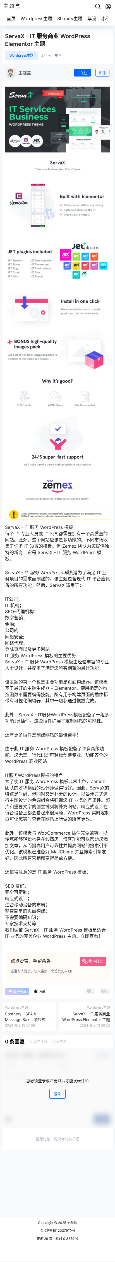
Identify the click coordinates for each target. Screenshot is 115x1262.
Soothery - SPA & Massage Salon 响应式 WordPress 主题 (25, 1019)
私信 (102, 73)
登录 (57, 1094)
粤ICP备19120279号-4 (57, 1230)
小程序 (108, 18)
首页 (11, 18)
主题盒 (71, 1223)
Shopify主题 (69, 18)
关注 (84, 73)
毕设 (91, 18)
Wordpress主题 (36, 18)
